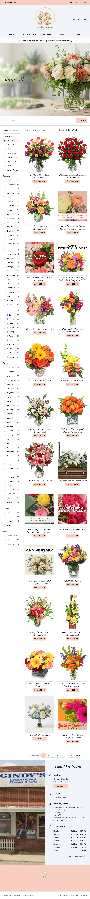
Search (83, 120)
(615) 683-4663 (11, 3)
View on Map (62, 786)
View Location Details (76, 857)
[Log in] (79, 18)
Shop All (11, 34)
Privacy (65, 895)
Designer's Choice (28, 34)
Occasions (63, 34)
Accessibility (75, 895)
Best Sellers (47, 34)
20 (71, 755)
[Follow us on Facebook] (45, 883)
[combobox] (76, 130)
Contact (83, 3)
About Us (74, 3)
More (78, 34)
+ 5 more (56, 812)
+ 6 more (62, 820)
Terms (59, 895)
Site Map (84, 895)
